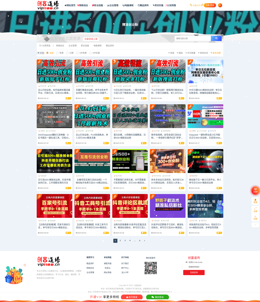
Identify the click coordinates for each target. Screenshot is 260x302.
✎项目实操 (158, 5)
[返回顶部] (255, 224)
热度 (172, 53)
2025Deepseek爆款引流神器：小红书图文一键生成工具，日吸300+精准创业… (53, 138)
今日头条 (119, 86)
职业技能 (98, 5)
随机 (181, 53)
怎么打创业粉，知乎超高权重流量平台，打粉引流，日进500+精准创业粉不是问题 (54, 93)
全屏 (255, 211)
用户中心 (125, 268)
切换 (255, 219)
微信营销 (194, 176)
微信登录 (159, 297)
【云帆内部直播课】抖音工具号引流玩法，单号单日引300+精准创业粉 (92, 228)
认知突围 (171, 5)
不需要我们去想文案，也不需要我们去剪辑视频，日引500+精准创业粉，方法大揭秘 (130, 183)
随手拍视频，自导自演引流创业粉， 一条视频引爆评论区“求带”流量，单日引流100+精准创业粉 (167, 138)
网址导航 (107, 272)
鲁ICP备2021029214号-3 (161, 292)
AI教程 (42, 131)
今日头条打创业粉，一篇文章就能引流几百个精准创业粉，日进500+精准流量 (130, 93)
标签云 (107, 268)
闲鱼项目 (204, 220)
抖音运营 (43, 176)
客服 (255, 202)
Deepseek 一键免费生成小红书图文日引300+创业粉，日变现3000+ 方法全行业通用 (205, 138)
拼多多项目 (157, 176)
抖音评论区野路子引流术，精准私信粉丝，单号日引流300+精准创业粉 (167, 228)
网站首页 (71, 5)
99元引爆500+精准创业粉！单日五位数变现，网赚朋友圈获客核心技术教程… (205, 93)
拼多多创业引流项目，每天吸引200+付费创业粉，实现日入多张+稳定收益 (167, 183)
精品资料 (144, 5)
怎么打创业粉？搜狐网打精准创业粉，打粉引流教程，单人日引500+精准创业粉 (167, 93)
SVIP (255, 192)
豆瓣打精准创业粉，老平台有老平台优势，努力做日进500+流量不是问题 (92, 93)
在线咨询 (194, 272)
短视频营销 (166, 131)
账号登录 (132, 297)
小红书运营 (52, 131)
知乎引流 (43, 86)
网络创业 (83, 5)
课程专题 (107, 264)
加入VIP (125, 272)
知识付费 (53, 86)
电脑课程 (129, 5)
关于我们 (125, 264)
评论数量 (191, 53)
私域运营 (53, 220)
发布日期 (216, 53)
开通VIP (96, 297)
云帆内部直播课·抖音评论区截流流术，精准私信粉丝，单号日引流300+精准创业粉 (130, 228)
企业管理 (114, 5)
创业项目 (81, 86)
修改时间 (204, 53)
